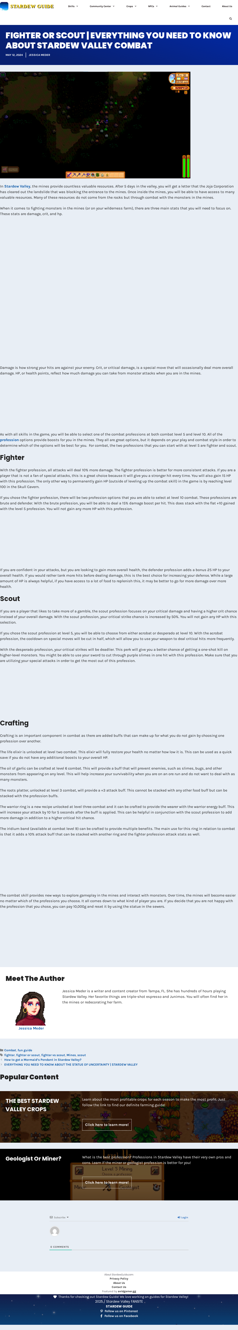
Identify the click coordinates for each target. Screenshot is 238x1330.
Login (184, 1217)
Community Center (100, 6)
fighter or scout (28, 1055)
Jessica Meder (39, 55)
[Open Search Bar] (230, 18)
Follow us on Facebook (121, 1316)
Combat (10, 1050)
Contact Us (119, 1287)
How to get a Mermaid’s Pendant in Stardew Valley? (42, 1060)
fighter (9, 1055)
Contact (206, 6)
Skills (71, 6)
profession (9, 440)
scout (81, 1055)
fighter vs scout (53, 1055)
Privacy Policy (119, 1278)
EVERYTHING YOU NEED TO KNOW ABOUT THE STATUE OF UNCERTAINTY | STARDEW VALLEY (71, 1064)
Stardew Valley (17, 186)
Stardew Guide (32, 6)
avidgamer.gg (127, 1291)
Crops (129, 6)
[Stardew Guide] (4, 6)
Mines (71, 1055)
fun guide (25, 1050)
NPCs (151, 6)
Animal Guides (178, 6)
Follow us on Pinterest (121, 1311)
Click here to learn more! (107, 1125)
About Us (227, 6)
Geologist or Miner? (33, 1159)
